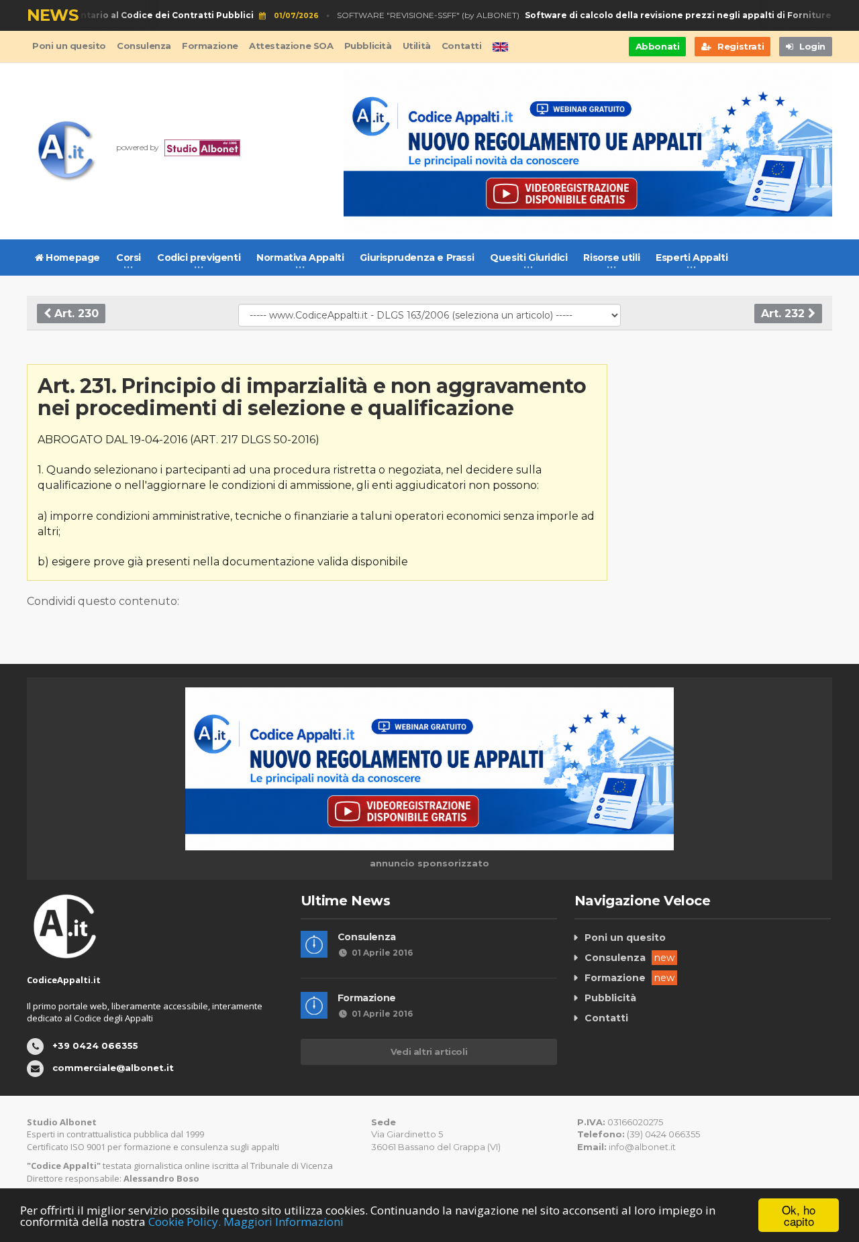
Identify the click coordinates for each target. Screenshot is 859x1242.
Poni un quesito (69, 45)
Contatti (462, 45)
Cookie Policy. (184, 1221)
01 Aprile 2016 (382, 953)
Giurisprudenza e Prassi (417, 257)
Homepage (72, 257)
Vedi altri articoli (429, 1051)
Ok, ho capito (798, 1215)
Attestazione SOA (291, 45)
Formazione (210, 45)
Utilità (417, 45)
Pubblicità (368, 45)
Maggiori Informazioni (283, 1221)
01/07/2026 (284, 15)
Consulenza (144, 45)
